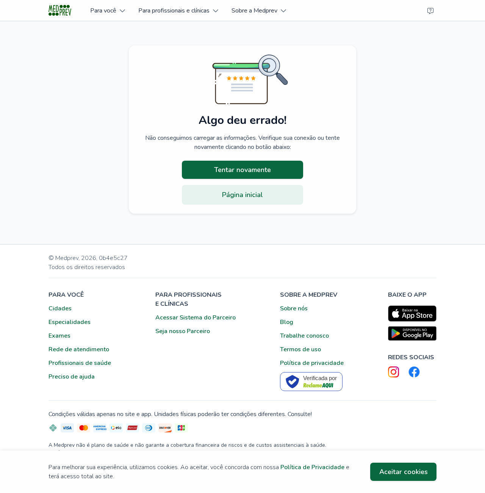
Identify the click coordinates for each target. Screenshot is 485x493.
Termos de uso (300, 349)
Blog (286, 322)
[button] (107, 10)
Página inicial (242, 194)
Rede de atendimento (78, 349)
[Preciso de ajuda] (430, 11)
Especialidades (69, 322)
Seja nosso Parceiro (182, 331)
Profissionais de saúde (79, 363)
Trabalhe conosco (304, 336)
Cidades (60, 308)
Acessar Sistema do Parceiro (195, 317)
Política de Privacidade (312, 467)
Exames (59, 336)
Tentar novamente (242, 169)
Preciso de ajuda (71, 376)
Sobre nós (294, 308)
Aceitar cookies (403, 471)
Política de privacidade (312, 363)
